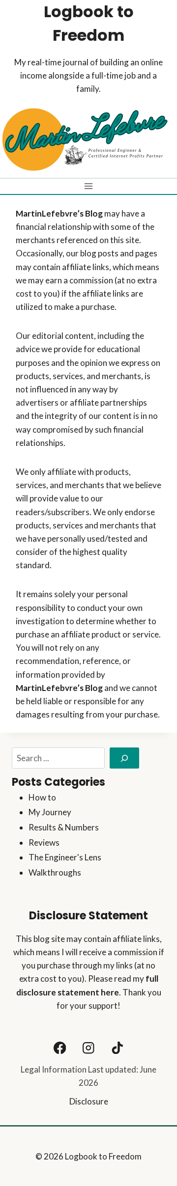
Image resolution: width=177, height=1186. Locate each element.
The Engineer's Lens (65, 857)
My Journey (50, 812)
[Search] (124, 758)
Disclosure (88, 1101)
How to (42, 797)
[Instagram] (88, 1047)
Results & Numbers (64, 827)
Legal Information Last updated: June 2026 (88, 1076)
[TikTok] (117, 1047)
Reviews (44, 842)
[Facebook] (59, 1047)
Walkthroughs (55, 872)
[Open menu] (89, 186)
